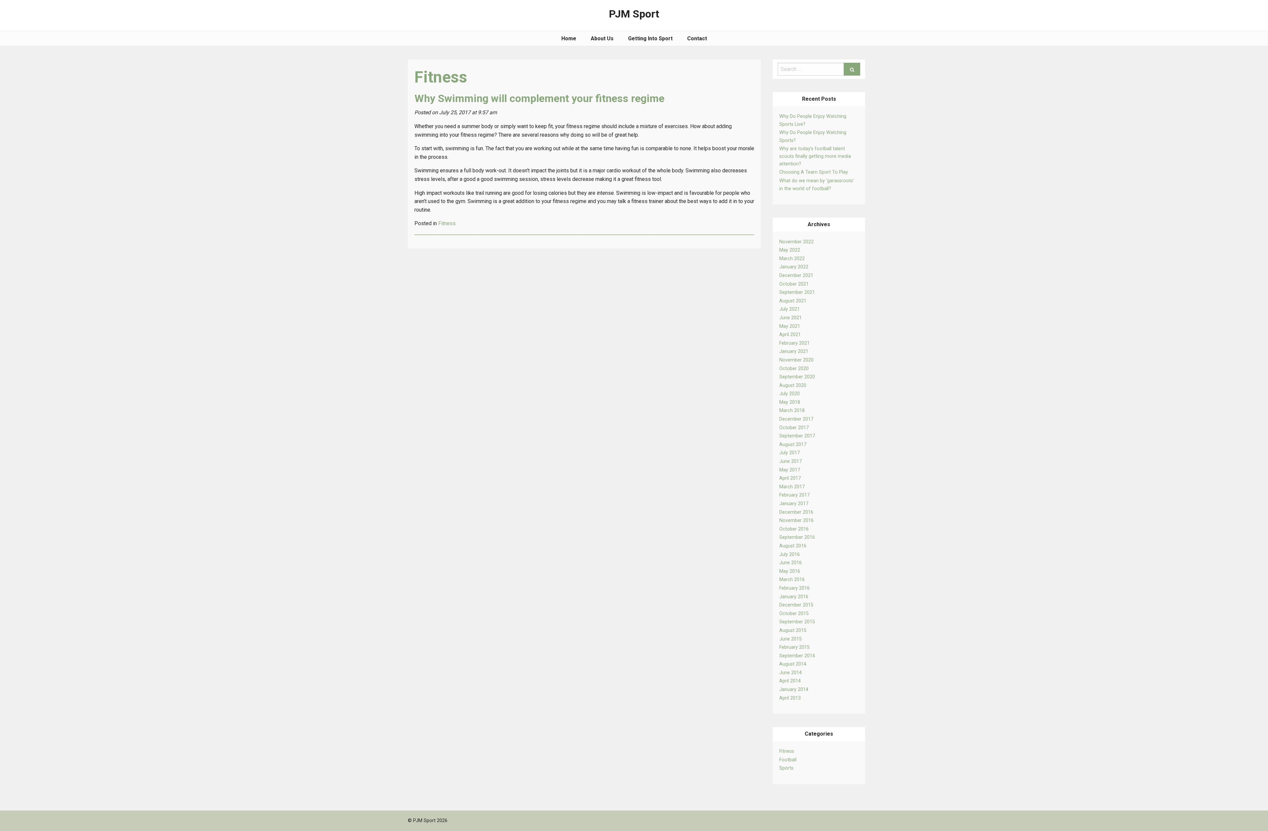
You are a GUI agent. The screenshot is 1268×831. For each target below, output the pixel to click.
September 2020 (797, 377)
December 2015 (796, 605)
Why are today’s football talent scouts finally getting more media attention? (815, 156)
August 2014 (792, 664)
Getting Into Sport (650, 38)
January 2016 (793, 597)
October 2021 (794, 284)
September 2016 (797, 537)
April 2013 (790, 698)
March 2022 (792, 258)
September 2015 (797, 622)
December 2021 (796, 275)
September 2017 (797, 436)
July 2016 (789, 554)
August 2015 (792, 630)
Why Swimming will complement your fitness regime (539, 98)
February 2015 (794, 647)
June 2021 (790, 318)
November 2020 (796, 360)
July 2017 (789, 453)
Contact (697, 38)
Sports (786, 768)
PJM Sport (634, 14)
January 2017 (793, 503)
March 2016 (792, 579)
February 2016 (794, 588)
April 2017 (790, 478)
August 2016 (792, 546)
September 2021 (797, 292)
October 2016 (794, 529)
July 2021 (789, 309)
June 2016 (790, 563)
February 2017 (794, 495)
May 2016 (789, 571)
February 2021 (794, 343)
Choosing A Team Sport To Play (813, 172)
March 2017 (792, 487)
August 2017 (792, 444)
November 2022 (796, 242)
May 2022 (789, 250)
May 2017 (789, 470)
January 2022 (793, 267)
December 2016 (796, 512)
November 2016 (796, 520)
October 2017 (794, 428)
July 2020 (789, 394)
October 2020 (794, 368)
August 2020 (792, 385)
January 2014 (793, 689)
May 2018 (789, 402)
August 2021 (792, 301)
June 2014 (790, 672)
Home (568, 38)
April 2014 (790, 681)
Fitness (786, 751)
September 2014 (797, 656)
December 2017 (796, 419)
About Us (602, 38)
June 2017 (790, 461)
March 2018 (792, 410)
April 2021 (790, 334)
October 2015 (794, 613)
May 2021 (789, 326)
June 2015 (790, 639)
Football (787, 760)
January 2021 (793, 351)
